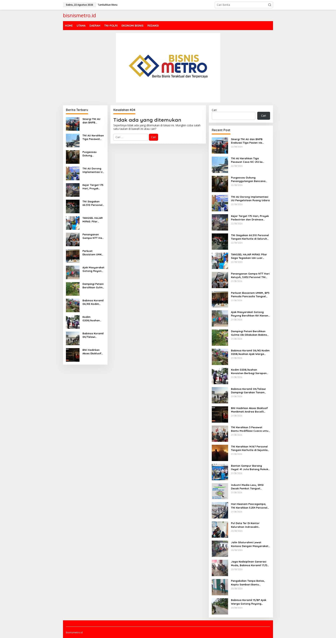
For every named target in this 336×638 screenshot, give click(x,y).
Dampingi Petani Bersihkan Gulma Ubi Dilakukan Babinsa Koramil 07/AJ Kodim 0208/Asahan (93, 285)
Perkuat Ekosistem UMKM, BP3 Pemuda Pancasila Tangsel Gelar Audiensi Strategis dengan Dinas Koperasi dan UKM (93, 252)
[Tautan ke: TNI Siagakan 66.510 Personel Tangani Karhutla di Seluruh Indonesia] (73, 206)
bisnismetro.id (79, 15)
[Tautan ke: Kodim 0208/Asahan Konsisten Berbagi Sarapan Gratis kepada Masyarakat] (73, 321)
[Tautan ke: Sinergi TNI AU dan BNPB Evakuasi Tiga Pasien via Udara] (73, 123)
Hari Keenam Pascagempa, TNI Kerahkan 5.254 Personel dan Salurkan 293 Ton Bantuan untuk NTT (249, 505)
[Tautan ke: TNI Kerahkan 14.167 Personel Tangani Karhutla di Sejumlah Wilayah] (220, 452)
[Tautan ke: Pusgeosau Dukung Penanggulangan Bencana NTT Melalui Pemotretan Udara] (73, 156)
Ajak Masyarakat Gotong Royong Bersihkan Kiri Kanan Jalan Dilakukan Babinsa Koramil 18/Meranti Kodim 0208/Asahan (93, 269)
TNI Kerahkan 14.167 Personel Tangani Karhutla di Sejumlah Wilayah (250, 448)
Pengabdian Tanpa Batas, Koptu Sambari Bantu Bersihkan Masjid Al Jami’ (248, 582)
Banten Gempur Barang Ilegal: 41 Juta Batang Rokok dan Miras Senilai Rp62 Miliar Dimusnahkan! (249, 467)
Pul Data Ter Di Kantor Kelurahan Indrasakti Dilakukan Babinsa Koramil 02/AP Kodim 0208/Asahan (248, 525)
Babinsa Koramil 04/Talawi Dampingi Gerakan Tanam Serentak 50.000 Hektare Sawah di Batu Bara (93, 335)
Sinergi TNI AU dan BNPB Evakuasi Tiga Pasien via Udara (93, 120)
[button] (269, 5)
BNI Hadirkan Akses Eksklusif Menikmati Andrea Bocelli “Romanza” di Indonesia (91, 351)
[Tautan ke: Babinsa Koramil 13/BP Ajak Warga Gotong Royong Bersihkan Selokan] (220, 606)
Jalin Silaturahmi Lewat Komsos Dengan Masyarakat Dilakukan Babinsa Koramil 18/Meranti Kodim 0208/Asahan (249, 544)
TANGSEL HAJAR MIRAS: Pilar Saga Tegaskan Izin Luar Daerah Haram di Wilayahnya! (93, 219)
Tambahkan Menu (107, 4)
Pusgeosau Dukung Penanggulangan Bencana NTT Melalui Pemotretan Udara (92, 153)
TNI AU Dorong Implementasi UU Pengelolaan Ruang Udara (93, 170)
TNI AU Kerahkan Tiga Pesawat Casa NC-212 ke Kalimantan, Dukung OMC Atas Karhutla (93, 137)
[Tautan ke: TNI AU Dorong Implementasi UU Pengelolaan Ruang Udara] (73, 173)
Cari (214, 110)
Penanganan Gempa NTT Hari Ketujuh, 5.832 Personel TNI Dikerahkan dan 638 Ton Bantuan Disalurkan (93, 236)
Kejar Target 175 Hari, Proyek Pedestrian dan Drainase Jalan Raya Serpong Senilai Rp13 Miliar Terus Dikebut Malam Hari (92, 186)
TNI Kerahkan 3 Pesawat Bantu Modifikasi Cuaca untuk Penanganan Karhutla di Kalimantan (250, 429)
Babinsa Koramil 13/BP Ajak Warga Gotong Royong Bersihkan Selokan (248, 601)
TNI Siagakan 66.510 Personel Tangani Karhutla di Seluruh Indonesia (92, 203)
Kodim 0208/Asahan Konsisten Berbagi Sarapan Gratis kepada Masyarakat (92, 318)
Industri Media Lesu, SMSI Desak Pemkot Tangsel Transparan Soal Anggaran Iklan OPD (248, 486)
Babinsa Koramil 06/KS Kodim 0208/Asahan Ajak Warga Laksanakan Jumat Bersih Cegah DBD (93, 302)
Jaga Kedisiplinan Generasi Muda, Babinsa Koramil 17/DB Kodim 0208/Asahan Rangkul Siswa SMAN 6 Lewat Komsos (250, 563)
